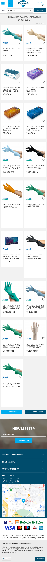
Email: (7, 13)
